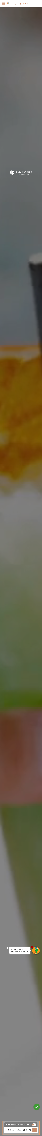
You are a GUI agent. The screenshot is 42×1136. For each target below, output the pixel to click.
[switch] (33, 1124)
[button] (34, 1130)
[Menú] (3, 3)
